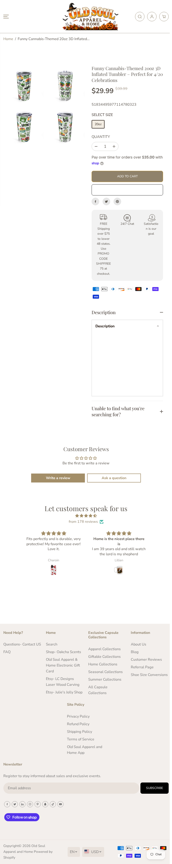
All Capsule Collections (96, 690)
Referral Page (140, 667)
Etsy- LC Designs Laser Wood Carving (62, 681)
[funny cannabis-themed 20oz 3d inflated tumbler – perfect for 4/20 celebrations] (24, 86)
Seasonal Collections (104, 671)
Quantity (101, 136)
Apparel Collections (103, 649)
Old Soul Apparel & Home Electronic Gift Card (62, 665)
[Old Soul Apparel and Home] (84, 16)
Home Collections (101, 664)
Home (8, 38)
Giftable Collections (103, 656)
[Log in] (152, 16)
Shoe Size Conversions (147, 674)
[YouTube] (60, 804)
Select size (102, 114)
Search (51, 644)
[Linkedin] (22, 804)
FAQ (7, 657)
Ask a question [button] (113, 478)
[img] (85, 516)
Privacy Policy (77, 716)
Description (105, 326)
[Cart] (164, 16)
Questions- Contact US (19, 647)
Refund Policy (77, 724)
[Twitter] (106, 201)
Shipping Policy (78, 731)
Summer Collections (103, 679)
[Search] (139, 16)
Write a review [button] (57, 478)
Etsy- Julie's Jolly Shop (63, 692)
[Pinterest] (117, 201)
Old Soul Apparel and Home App (83, 749)
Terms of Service (80, 739)
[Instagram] (30, 804)
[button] (6, 16)
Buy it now (127, 190)
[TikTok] (53, 804)
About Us (136, 644)
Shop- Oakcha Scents (62, 652)
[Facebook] (95, 201)
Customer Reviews (144, 659)
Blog (133, 652)
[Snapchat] (45, 804)
